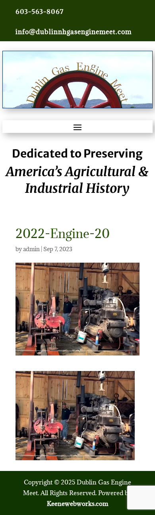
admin (31, 249)
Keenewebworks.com (77, 503)
